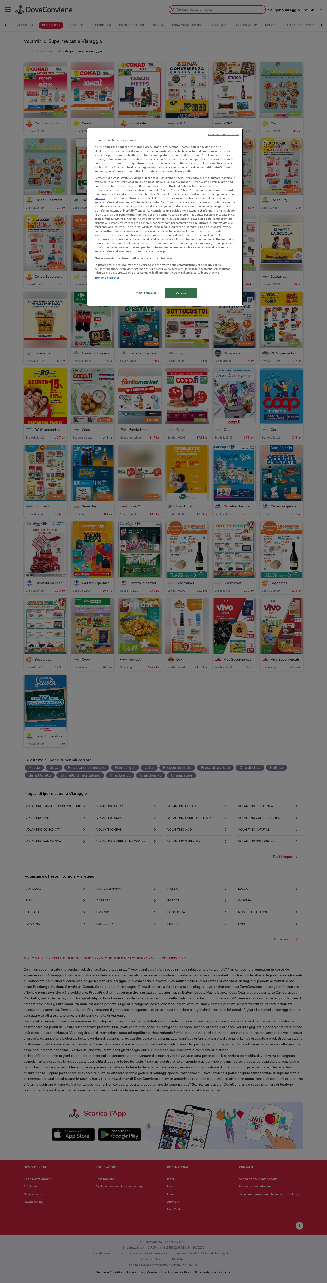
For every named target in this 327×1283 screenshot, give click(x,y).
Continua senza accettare (223, 134)
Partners (100, 198)
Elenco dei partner (107, 278)
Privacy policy (184, 171)
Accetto (181, 293)
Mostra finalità (146, 293)
